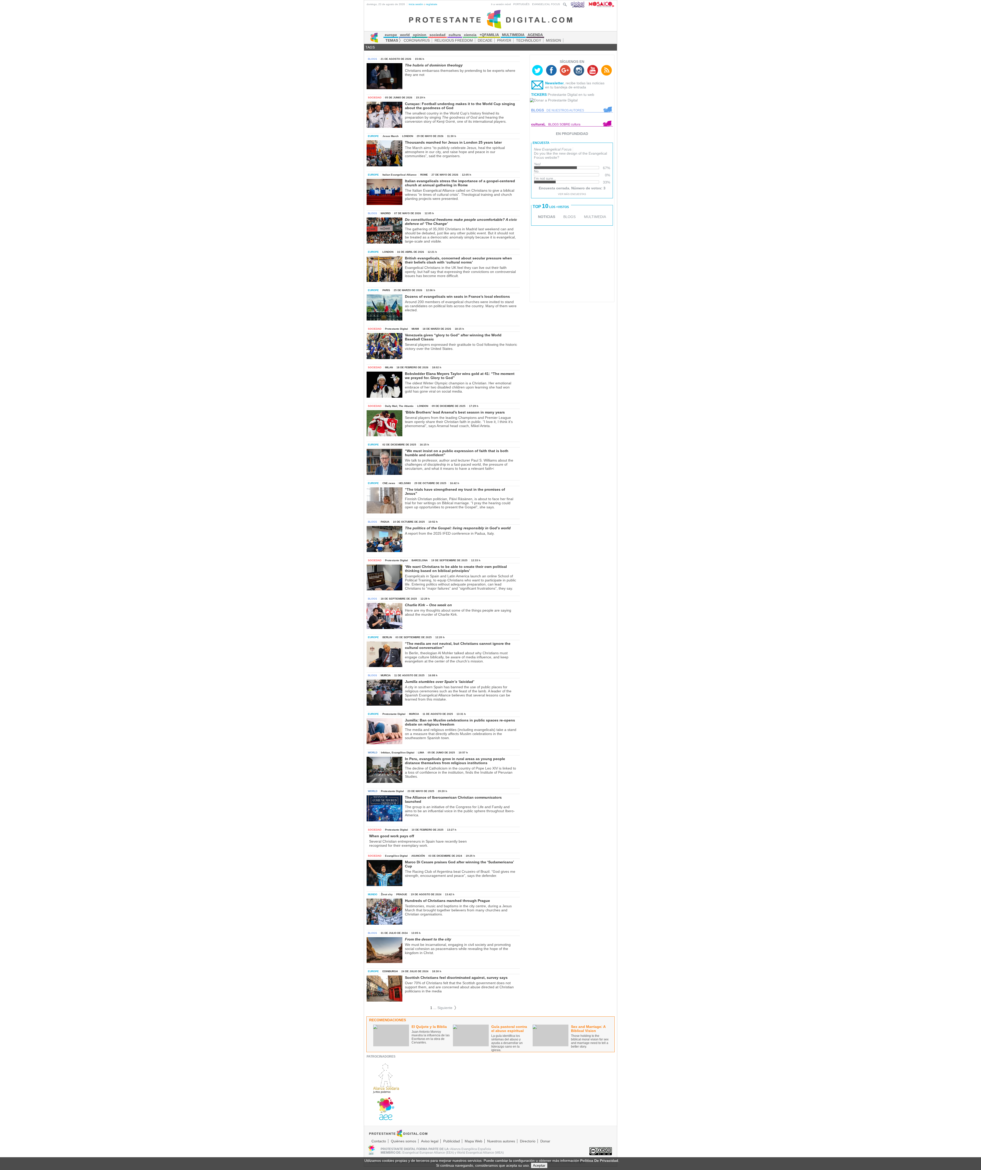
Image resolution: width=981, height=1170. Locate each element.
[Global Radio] (578, 4)
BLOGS (569, 217)
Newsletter (554, 83)
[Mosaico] (599, 4)
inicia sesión (416, 4)
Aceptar (539, 1165)
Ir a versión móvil (501, 4)
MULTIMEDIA (595, 217)
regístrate (431, 4)
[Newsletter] (537, 86)
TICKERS (539, 95)
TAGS (370, 47)
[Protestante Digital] (490, 19)
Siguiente (447, 1008)
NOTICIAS (546, 217)
